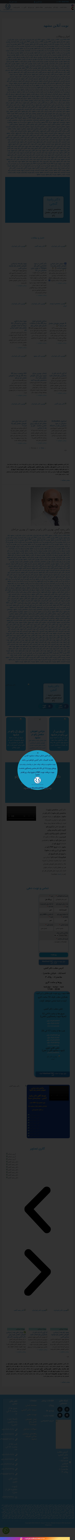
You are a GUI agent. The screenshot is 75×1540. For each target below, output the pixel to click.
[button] (28, 753)
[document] (37, 770)
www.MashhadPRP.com (37, 788)
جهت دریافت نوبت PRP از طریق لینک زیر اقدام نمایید (37, 773)
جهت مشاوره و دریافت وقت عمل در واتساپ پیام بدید (37, 764)
